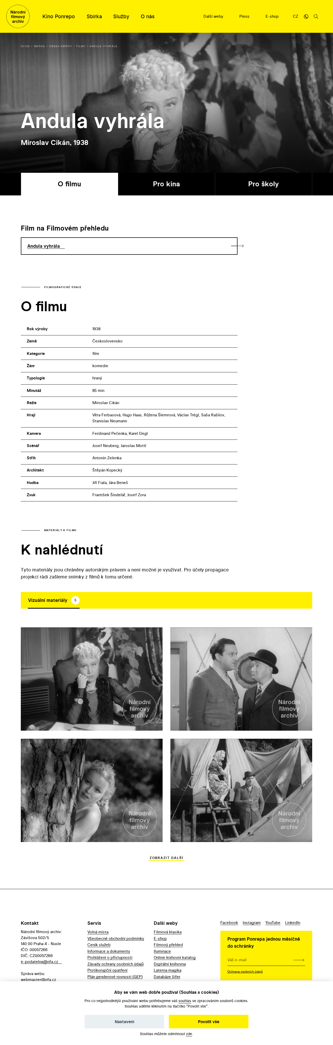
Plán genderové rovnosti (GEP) (115, 976)
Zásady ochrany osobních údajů (115, 964)
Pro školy (263, 184)
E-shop (273, 16)
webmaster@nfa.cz (38, 979)
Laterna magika (167, 970)
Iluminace (162, 951)
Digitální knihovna (170, 964)
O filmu (69, 184)
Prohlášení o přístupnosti (109, 957)
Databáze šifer (167, 976)
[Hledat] (316, 16)
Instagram (252, 922)
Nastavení (124, 1021)
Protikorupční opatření (107, 970)
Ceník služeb (99, 944)
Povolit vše (208, 1021)
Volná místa (97, 932)
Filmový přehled (168, 944)
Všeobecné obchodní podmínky (115, 938)
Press (245, 16)
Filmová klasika (168, 932)
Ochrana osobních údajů (245, 971)
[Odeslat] (298, 960)
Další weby (213, 16)
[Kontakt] (306, 16)
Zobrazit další (166, 858)
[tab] (54, 600)
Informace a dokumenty (108, 951)
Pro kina (166, 184)
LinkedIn (292, 922)
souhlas (184, 1000)
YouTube (272, 922)
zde (189, 1033)
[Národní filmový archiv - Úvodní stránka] (18, 16)
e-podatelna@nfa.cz (39, 961)
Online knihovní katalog (175, 957)
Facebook (229, 922)
